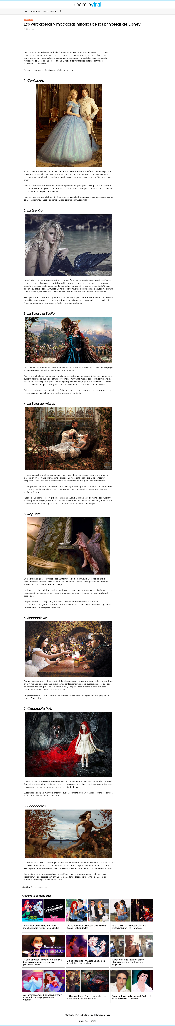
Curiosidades (29, 19)
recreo (87, 4)
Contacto (69, 1015)
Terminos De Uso (103, 1015)
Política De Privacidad (85, 1015)
